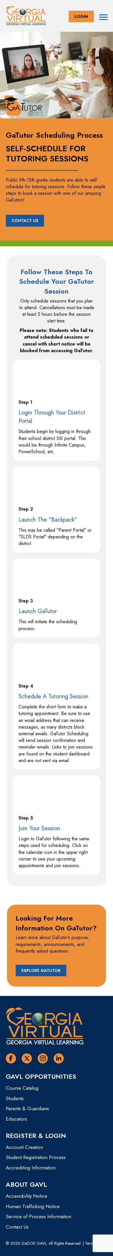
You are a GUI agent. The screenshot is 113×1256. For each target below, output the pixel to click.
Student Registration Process (36, 1157)
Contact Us (17, 1226)
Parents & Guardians (27, 1108)
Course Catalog (22, 1088)
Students (15, 1098)
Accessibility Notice (26, 1195)
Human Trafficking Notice (33, 1206)
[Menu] (103, 17)
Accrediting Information (31, 1167)
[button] (81, 16)
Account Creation (24, 1147)
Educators (16, 1118)
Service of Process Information (38, 1216)
